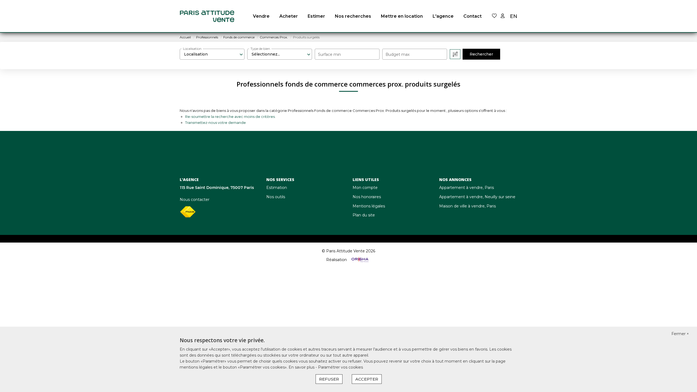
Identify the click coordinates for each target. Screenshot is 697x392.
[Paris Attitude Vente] (207, 16)
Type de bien (260, 49)
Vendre (261, 16)
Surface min (329, 54)
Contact (472, 16)
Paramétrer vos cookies (340, 367)
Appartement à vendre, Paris (466, 187)
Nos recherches (353, 16)
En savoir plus (302, 367)
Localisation (192, 49)
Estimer (316, 16)
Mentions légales (369, 206)
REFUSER (329, 379)
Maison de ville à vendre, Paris (467, 206)
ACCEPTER (366, 379)
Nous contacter (194, 199)
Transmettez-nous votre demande (215, 122)
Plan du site (364, 215)
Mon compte (365, 187)
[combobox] (212, 54)
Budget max (397, 54)
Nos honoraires (367, 196)
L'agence (443, 16)
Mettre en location (402, 16)
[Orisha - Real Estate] (359, 259)
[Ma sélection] (494, 16)
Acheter (288, 16)
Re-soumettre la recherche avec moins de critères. (230, 116)
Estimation (276, 187)
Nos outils (275, 196)
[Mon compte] (503, 16)
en (513, 16)
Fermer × (680, 333)
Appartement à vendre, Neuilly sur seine (477, 196)
